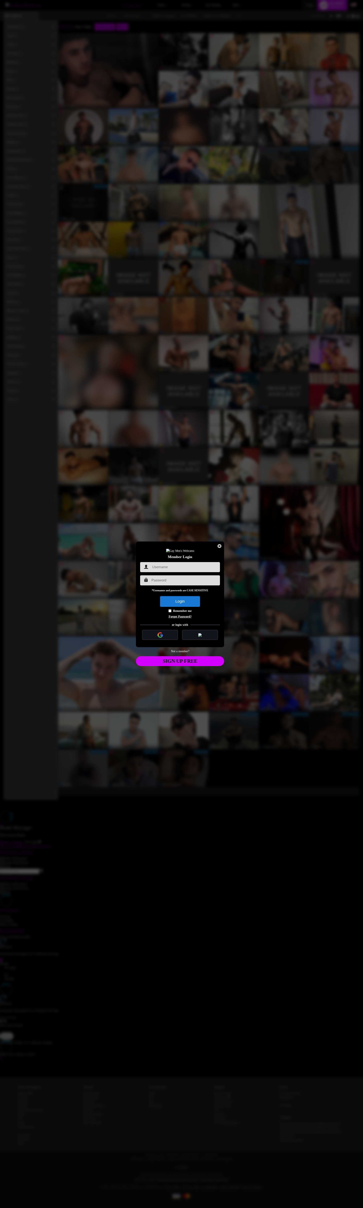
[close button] (219, 546)
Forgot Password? (180, 616)
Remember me (182, 611)
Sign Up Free (180, 661)
